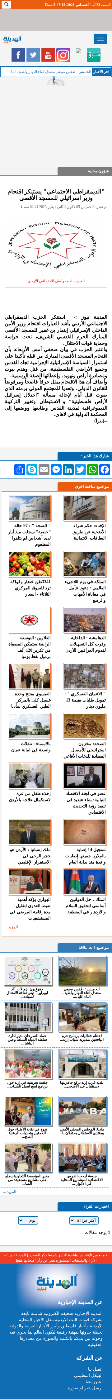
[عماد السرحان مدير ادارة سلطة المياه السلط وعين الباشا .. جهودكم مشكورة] (28, 1017)
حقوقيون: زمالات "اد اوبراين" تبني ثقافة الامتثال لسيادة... (27, 992)
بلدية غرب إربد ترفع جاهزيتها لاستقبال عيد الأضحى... (81, 1084)
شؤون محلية (98, 171)
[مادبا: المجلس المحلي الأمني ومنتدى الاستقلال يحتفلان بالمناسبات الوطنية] (82, 1111)
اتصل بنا (95, 1369)
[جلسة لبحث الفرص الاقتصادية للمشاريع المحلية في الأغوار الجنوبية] (82, 1158)
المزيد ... (11, 927)
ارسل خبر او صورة (85, 1388)
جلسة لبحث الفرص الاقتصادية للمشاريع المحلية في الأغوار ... (82, 1179)
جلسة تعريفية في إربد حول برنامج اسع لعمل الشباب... (27, 1084)
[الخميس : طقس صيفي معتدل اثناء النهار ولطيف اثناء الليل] (82, 971)
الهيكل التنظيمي (88, 1375)
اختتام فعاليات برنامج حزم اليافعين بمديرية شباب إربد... (82, 1037)
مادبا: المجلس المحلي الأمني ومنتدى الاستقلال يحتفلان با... (81, 1131)
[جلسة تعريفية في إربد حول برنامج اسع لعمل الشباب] (28, 1064)
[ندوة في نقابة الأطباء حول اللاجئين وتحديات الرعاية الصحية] (28, 1111)
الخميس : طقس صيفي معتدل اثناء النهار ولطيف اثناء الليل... (82, 992)
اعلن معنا (94, 1381)
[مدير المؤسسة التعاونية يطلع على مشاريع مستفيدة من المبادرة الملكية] (28, 1158)
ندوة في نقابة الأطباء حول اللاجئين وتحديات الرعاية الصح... (27, 1133)
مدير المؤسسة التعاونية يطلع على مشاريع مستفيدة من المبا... (27, 1179)
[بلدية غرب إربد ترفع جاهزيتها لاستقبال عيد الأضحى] (82, 1064)
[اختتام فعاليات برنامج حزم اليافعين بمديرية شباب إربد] (82, 1017)
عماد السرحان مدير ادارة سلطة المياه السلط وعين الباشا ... (27, 1039)
